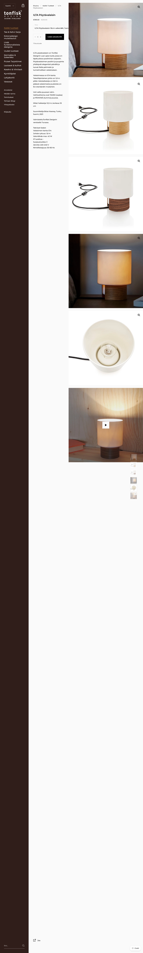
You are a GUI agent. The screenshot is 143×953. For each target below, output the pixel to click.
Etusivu (36, 6)
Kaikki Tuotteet (48, 6)
